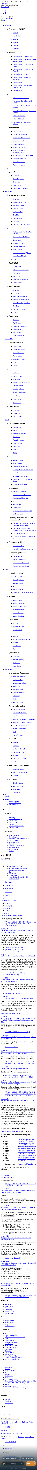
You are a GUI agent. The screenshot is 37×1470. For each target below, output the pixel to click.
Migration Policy (18, 630)
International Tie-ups (19, 752)
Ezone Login (13, 837)
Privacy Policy (29, 1437)
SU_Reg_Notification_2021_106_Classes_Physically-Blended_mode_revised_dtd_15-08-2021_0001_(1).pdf (20, 923)
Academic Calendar (19, 141)
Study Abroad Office (19, 309)
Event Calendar (17, 416)
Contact (11, 851)
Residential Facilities (19, 359)
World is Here (17, 789)
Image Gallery (17, 185)
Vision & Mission (18, 440)
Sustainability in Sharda (20, 484)
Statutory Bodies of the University (23, 470)
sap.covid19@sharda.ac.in (26, 1157)
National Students (14, 801)
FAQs (14, 259)
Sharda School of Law (20, 82)
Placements (8, 1349)
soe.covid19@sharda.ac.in (27, 1153)
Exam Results (17, 131)
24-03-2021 (8, 910)
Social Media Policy (11, 1386)
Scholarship (16, 221)
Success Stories (17, 556)
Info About (4, 863)
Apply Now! (5, 7)
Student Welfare (18, 376)
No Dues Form (13, 827)
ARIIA (7, 1384)
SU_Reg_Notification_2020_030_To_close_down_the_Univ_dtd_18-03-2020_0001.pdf (20, 1296)
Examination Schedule (20, 134)
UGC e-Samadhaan (11, 1379)
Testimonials (16, 175)
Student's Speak (17, 735)
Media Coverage (18, 589)
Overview (16, 199)
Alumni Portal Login (15, 819)
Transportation (17, 356)
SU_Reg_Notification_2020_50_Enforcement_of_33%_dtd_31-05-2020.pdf (20, 1184)
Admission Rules (18, 689)
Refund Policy (17, 249)
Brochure (15, 623)
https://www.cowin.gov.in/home (11, 1013)
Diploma (15, 42)
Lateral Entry (9, 1313)
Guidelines (16, 636)
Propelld (10, 18)
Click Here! (4, 3)
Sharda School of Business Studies (23, 56)
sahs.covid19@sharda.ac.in (27, 1155)
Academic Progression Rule (21, 639)
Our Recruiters (17, 332)
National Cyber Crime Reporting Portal (17, 1383)
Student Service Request (20, 188)
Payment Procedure (19, 246)
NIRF (6, 1333)
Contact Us (16, 182)
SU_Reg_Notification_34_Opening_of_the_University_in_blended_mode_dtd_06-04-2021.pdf (20, 1076)
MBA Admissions (13, 804)
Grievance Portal (14, 847)
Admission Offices (18, 786)
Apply (7, 799)
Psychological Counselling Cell (22, 511)
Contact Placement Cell (20, 336)
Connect (7, 569)
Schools (15, 365)
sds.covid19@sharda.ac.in (26, 1148)
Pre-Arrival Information (20, 713)
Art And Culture (18, 386)
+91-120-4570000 (6, 1427)
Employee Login (14, 835)
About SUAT (17, 267)
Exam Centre (17, 276)
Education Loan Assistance (21, 237)
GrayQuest (4, 18)
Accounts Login (14, 842)
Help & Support (18, 783)
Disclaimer (21, 1437)
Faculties (7, 1369)
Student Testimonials (19, 560)
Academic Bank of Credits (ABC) (23, 155)
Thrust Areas (17, 507)
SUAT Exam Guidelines (20, 279)
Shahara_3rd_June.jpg (12, 974)
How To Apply (9, 1306)
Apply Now (16, 792)
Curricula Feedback (19, 162)
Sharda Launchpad (18, 546)
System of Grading (18, 144)
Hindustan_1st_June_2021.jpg (14, 993)
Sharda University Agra (12, 1359)
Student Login (13, 820)
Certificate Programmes (20, 769)
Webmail (11, 824)
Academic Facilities (19, 349)
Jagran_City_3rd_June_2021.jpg (15, 973)
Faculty (15, 449)
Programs (16, 293)
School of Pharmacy (19, 116)
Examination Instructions (20, 725)
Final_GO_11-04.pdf (11, 1047)
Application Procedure (20, 296)
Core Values (16, 437)
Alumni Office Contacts (20, 606)
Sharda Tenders (17, 473)
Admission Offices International (15, 1337)
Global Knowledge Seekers (21, 303)
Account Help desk (11, 1342)
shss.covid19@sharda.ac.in (26, 1152)
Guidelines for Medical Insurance (23, 722)
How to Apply (17, 240)
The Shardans (17, 646)
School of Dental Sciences (21, 98)
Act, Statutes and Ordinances (22, 495)
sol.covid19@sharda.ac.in (27, 1145)
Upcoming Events (18, 580)
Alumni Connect (18, 600)
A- (5, 12)
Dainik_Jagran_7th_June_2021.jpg (16, 947)
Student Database (18, 613)
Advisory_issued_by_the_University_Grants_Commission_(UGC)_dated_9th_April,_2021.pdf (20, 1062)
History (15, 453)
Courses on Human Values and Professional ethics (20, 1381)
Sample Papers (17, 282)
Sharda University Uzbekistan (14, 1358)
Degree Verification (19, 147)
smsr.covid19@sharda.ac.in (27, 1146)
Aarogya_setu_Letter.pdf (12, 1258)
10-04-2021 (8, 907)
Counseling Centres (19, 243)
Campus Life (9, 339)
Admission (8, 1304)
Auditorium (16, 373)
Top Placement (17, 323)
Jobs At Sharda (13, 849)
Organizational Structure (20, 498)
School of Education (19, 119)
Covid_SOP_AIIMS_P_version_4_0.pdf (17, 1032)
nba (14, 649)
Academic (8, 25)
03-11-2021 (8, 905)
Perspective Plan (18, 443)
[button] (18, 899)
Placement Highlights (19, 326)
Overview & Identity (19, 433)
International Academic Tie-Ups (22, 299)
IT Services (16, 379)
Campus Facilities (18, 353)
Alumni (7, 1374)
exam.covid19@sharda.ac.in (11, 1131)
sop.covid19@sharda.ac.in (26, 1159)
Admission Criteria (18, 205)
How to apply (17, 686)
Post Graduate (17, 36)
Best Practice (17, 504)
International (9, 669)
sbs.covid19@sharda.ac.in (26, 1143)
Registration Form (18, 626)
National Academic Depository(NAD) (19, 151)
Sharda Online (17, 90)
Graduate (15, 33)
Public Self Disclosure (19, 491)
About (7, 420)
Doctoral (15, 39)
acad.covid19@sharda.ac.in (27, 1164)
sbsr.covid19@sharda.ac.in (27, 1141)
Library (15, 362)
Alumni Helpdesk (18, 616)
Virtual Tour (4, 1430)
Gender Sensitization (19, 392)
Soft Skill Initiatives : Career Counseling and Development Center (24, 529)
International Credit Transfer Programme (17, 1388)
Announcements (18, 583)
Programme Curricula (19, 158)
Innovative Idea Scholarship (21, 224)
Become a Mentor (18, 610)
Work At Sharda (10, 1370)
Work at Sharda (17, 463)
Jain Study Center (18, 389)
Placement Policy (18, 329)
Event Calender (13, 840)
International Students (15, 803)
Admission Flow (18, 208)
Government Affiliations (20, 466)
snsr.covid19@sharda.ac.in (27, 1150)
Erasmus (15, 775)
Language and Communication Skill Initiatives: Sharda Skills (24, 524)
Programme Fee (17, 212)
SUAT (7, 1338)
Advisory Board (18, 460)
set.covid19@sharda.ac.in (26, 1140)
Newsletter (16, 306)
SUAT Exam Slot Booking (21, 270)
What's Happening (18, 179)
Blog (6, 1377)
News (14, 586)
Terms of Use (5, 1438)
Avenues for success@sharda (22, 253)
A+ (6, 10)
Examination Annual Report (21, 138)
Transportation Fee (18, 218)
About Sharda (9, 1354)
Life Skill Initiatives (19, 533)
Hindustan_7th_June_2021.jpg (14, 949)
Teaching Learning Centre (21, 566)
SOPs (14, 633)
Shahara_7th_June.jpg (12, 951)
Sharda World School (11, 1356)
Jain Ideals (16, 430)
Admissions (8, 191)
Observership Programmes (21, 772)
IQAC (7, 796)
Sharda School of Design (20, 74)
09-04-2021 (8, 908)
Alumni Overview (18, 603)
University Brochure (19, 165)
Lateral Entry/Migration (20, 256)
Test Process (16, 273)
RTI (14, 501)
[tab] (18, 899)
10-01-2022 (8, 903)
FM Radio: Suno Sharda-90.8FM (23, 592)
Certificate (16, 49)
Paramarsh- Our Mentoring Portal (19, 839)
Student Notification (19, 709)
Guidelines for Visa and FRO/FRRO (24, 719)
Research (7, 794)
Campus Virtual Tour (19, 202)
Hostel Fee (16, 215)
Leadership (16, 446)
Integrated (16, 45)
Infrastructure (17, 346)
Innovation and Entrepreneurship (23, 549)
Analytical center (18, 514)
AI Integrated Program (20, 476)
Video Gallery (17, 403)
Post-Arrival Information (20, 716)
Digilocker (12, 817)
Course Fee (8, 1308)
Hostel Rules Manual (19, 728)
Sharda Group (17, 427)
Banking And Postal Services (22, 382)
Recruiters (8, 1351)
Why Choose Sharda (19, 676)
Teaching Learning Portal (16, 845)
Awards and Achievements (21, 563)
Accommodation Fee (19, 683)
